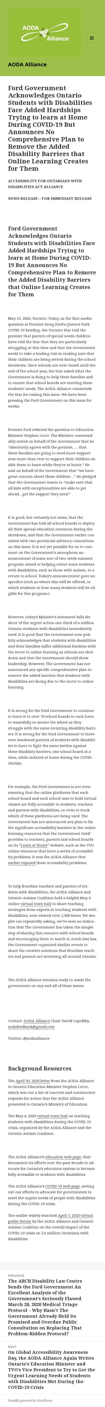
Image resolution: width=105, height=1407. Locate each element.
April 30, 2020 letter (33, 1080)
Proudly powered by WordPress (30, 1400)
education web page (63, 1156)
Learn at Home (34, 845)
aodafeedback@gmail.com (31, 1026)
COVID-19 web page (62, 1186)
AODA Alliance (37, 1020)
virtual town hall (36, 903)
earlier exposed (21, 862)
